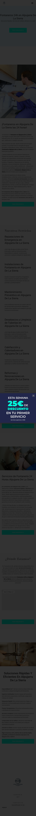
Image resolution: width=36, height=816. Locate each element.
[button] (33, 395)
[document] (18, 408)
